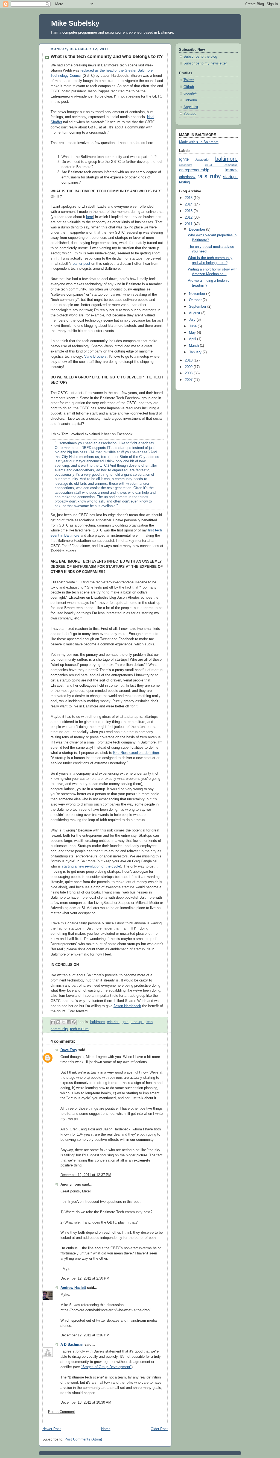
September (198, 306)
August (195, 313)
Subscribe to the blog (200, 56)
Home (105, 1429)
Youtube (189, 114)
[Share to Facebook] (68, 1022)
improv (231, 169)
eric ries (113, 1022)
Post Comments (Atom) (83, 1439)
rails (202, 176)
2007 (189, 380)
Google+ (190, 93)
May (193, 332)
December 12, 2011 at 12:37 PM (85, 1175)
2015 (189, 198)
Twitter (188, 80)
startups (137, 1022)
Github (188, 87)
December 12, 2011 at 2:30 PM (84, 1278)
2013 (189, 211)
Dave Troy (68, 1050)
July (193, 320)
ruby (215, 176)
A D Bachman (71, 1345)
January (196, 352)
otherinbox (187, 177)
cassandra (185, 164)
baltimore (97, 1022)
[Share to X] (63, 1022)
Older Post (159, 1429)
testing (184, 182)
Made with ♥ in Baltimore (198, 142)
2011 (189, 224)
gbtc (125, 1022)
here (89, 217)
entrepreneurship (194, 169)
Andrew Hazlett (73, 1288)
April (193, 339)
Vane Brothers (95, 356)
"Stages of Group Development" (106, 1367)
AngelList (190, 107)
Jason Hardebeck (127, 1006)
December (197, 229)
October (196, 300)
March (194, 346)
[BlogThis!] (58, 1022)
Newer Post (51, 1429)
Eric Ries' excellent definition (136, 753)
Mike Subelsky (75, 23)
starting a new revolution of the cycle (91, 866)
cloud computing (221, 164)
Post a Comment (61, 1412)
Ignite (184, 159)
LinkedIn (190, 100)
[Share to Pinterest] (74, 1022)
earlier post (81, 264)
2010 (189, 360)
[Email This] (53, 1022)
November (197, 294)
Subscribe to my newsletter (205, 63)
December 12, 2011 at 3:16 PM (84, 1335)
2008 (189, 373)
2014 (189, 204)
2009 (189, 367)
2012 (189, 217)
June (193, 326)
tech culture (79, 1029)
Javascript (202, 159)
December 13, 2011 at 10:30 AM (85, 1402)
